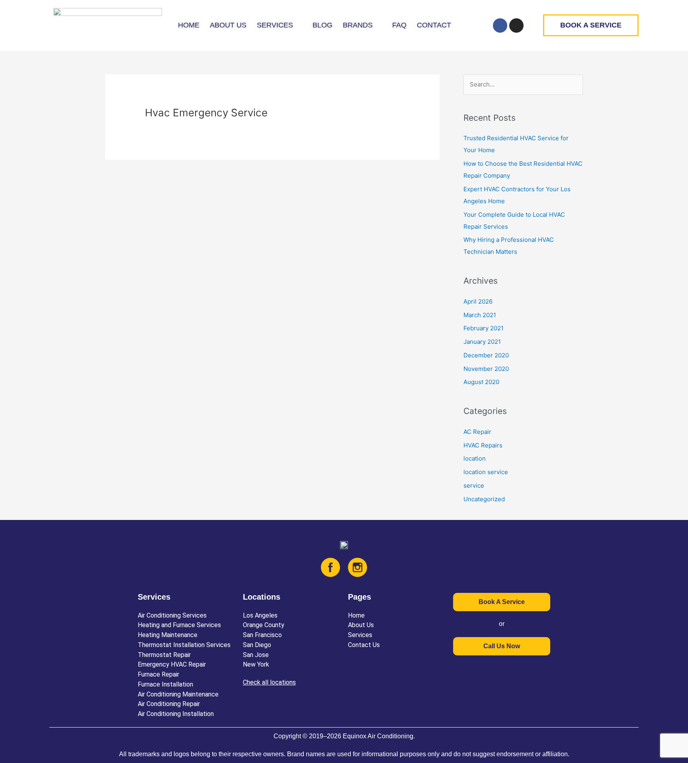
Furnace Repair (158, 674)
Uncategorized (484, 499)
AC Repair (477, 431)
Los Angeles (260, 615)
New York (256, 664)
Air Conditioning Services (172, 615)
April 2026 (478, 301)
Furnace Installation (165, 684)
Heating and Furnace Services (179, 625)
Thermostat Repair (164, 655)
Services (360, 635)
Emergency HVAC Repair (172, 664)
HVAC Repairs (482, 445)
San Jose (256, 655)
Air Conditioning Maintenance (178, 694)
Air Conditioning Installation (176, 714)
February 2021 (483, 328)
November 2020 (486, 369)
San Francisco (262, 635)
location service (485, 472)
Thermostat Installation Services (184, 645)
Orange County (263, 625)
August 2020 (481, 382)
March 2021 (479, 315)
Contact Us (364, 645)
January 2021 (482, 341)
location (474, 458)
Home (356, 615)
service (473, 485)
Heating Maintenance (167, 635)
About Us (361, 625)
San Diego (257, 645)
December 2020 (486, 355)
